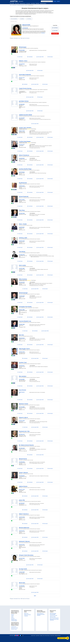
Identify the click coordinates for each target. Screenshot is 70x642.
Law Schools (28, 3)
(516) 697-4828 (22, 324)
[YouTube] (15, 635)
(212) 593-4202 (22, 104)
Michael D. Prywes (23, 403)
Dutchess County (14, 629)
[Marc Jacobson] (14, 379)
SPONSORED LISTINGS (14, 21)
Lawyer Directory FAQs (53, 615)
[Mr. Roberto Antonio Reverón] (14, 447)
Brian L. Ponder (23, 224)
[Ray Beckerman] (14, 185)
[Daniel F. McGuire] (14, 475)
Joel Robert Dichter (24, 101)
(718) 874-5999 (22, 572)
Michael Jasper (22, 47)
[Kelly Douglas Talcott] (14, 351)
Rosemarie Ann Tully (24, 431)
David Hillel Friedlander (25, 74)
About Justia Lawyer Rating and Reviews (54, 620)
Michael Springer (23, 292)
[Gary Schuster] (14, 392)
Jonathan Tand (22, 362)
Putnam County (13, 626)
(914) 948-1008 (22, 213)
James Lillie (22, 500)
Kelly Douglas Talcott (24, 348)
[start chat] (67, 638)
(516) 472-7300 (22, 420)
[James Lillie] (14, 502)
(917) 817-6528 (22, 558)
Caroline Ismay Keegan (25, 141)
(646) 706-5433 (22, 338)
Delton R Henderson (24, 155)
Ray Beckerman (23, 182)
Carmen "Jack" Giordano (25, 127)
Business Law (26, 613)
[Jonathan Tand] (14, 365)
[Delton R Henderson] (14, 157)
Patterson (12, 618)
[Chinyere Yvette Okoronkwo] (14, 557)
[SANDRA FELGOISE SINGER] (14, 117)
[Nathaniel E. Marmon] (14, 544)
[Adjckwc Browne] (14, 489)
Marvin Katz (22, 582)
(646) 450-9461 (22, 227)
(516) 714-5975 (22, 199)
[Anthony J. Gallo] (14, 240)
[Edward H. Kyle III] (14, 420)
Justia (10, 5)
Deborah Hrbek (26, 25)
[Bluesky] (20, 635)
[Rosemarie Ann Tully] (14, 434)
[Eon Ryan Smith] (14, 571)
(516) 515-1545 (22, 351)
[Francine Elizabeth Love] (14, 323)
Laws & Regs (33, 3)
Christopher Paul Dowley (25, 306)
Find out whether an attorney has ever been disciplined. (41, 614)
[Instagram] (18, 635)
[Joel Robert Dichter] (14, 103)
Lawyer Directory (14, 5)
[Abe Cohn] (14, 337)
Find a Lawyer (12, 3)
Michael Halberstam (24, 527)
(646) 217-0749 (22, 130)
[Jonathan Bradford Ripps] (14, 171)
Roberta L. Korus (23, 60)
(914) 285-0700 (22, 462)
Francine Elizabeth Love (25, 321)
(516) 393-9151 (22, 365)
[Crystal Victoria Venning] (14, 91)
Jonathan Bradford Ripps (25, 169)
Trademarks (26, 615)
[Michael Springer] (14, 295)
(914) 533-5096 (22, 50)
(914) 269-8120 (22, 64)
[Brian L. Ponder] (14, 226)
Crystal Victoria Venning (25, 88)
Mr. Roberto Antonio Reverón (26, 445)
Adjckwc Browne (23, 486)
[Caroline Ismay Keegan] (14, 144)
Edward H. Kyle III (23, 417)
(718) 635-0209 (22, 296)
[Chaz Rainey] (14, 254)
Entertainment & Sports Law (20, 5)
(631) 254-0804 (22, 406)
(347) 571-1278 (22, 489)
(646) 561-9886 (22, 309)
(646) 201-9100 (22, 240)
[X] (21, 635)
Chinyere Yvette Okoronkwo (26, 555)
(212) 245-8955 (22, 379)
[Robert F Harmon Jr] (14, 516)
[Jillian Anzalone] (14, 281)
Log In (55, 1)
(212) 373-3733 (22, 544)
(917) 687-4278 (22, 448)
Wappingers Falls (13, 619)
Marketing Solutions (43, 3)
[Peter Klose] (14, 213)
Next (35, 595)
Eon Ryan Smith (23, 569)
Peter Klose (22, 210)
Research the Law (22, 3)
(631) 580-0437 (22, 503)
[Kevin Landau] (14, 268)
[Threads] (19, 635)
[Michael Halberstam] (14, 530)
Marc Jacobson (22, 376)
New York (26, 5)
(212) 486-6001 (22, 585)
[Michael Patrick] (14, 461)
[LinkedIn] (14, 635)
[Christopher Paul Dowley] (14, 309)
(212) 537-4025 (22, 268)
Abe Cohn (21, 335)
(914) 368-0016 (22, 475)
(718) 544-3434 (22, 185)
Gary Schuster (22, 390)
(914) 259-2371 (22, 144)
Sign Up (58, 1)
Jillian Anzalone (23, 279)
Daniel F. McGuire (23, 472)
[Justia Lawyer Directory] (14, 1)
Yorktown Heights (14, 620)
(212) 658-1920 (22, 254)
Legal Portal (37, 635)
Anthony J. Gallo (23, 237)
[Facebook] (16, 635)
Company (41, 635)
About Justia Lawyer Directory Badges (53, 614)
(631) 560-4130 (22, 434)
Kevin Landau (22, 265)
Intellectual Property (27, 614)
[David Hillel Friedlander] (14, 77)
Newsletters (37, 3)
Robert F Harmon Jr (24, 514)
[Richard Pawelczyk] (14, 199)
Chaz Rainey (22, 251)
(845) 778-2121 (22, 392)
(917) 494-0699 (22, 118)
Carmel (12, 615)
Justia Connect (33, 635)
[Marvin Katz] (14, 585)
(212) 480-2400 (25, 27)
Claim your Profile (52, 616)
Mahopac (12, 614)
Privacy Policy (52, 635)
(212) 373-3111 (22, 530)
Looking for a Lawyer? (61, 638)
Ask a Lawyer (17, 3)
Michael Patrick (23, 458)
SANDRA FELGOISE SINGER (25, 115)
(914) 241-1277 (22, 77)
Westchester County (14, 627)
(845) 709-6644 (22, 172)
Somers (12, 617)
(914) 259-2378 (22, 282)
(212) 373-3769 (22, 517)
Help (43, 635)
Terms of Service (47, 635)
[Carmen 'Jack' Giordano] (14, 130)
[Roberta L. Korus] (14, 63)
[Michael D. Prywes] (14, 406)
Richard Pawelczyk (23, 196)
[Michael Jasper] (14, 49)
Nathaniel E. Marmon (24, 541)
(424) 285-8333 (22, 158)
